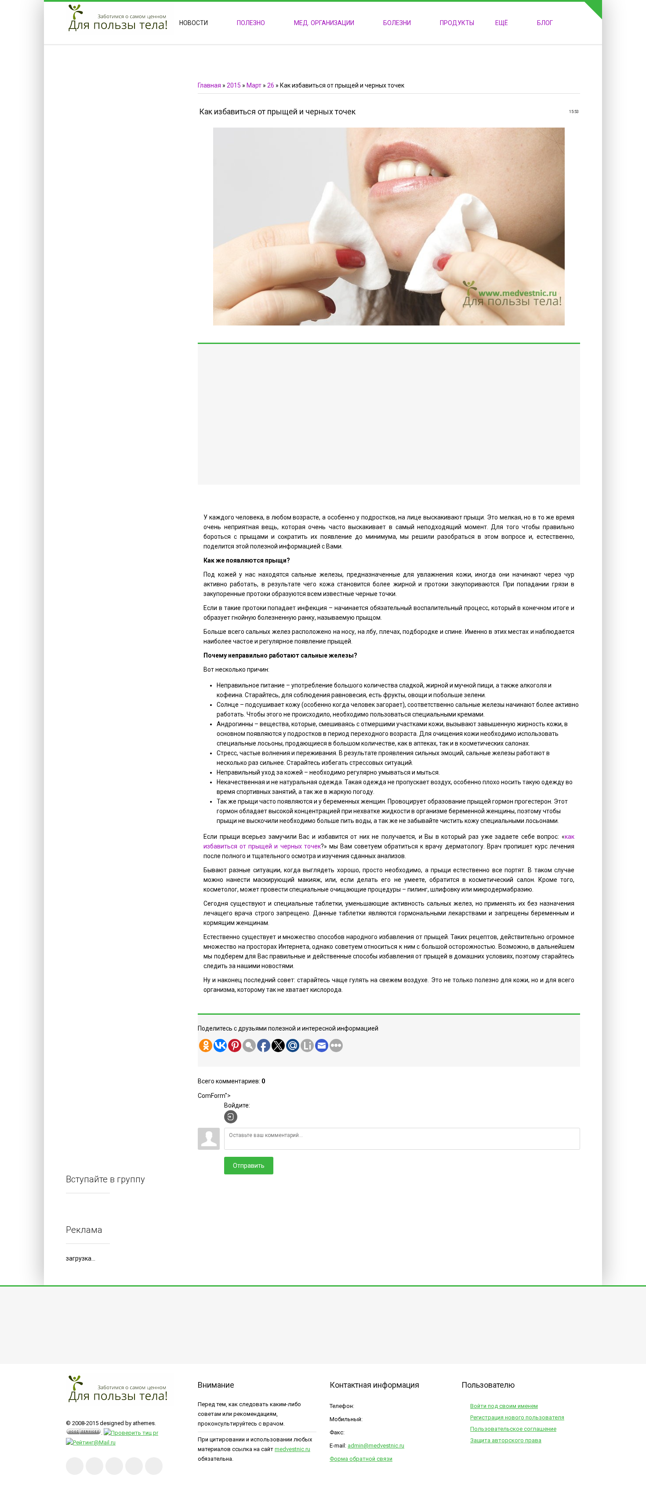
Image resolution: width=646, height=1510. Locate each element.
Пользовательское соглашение (513, 1429)
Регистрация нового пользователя (517, 1417)
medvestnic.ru (292, 1449)
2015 (234, 85)
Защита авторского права (505, 1440)
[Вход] (230, 1116)
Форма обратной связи (361, 1458)
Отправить (249, 1165)
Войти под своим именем (504, 1406)
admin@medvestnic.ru (376, 1445)
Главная (209, 85)
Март (254, 85)
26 (270, 85)
